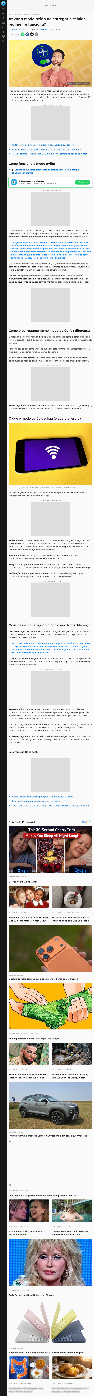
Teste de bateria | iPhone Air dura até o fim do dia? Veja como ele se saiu (46, 149)
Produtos (26, 14)
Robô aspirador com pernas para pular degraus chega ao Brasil (42, 796)
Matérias (18, 14)
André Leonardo (19, 29)
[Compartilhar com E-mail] (32, 34)
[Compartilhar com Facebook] (27, 34)
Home (11, 14)
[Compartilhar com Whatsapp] (23, 34)
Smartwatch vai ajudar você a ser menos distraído (35, 801)
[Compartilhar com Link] (36, 34)
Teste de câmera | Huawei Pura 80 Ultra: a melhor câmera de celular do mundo (49, 153)
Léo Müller (43, 29)
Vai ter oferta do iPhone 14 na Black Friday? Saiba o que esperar (42, 145)
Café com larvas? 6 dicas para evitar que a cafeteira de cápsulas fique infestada (50, 805)
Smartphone (36, 14)
